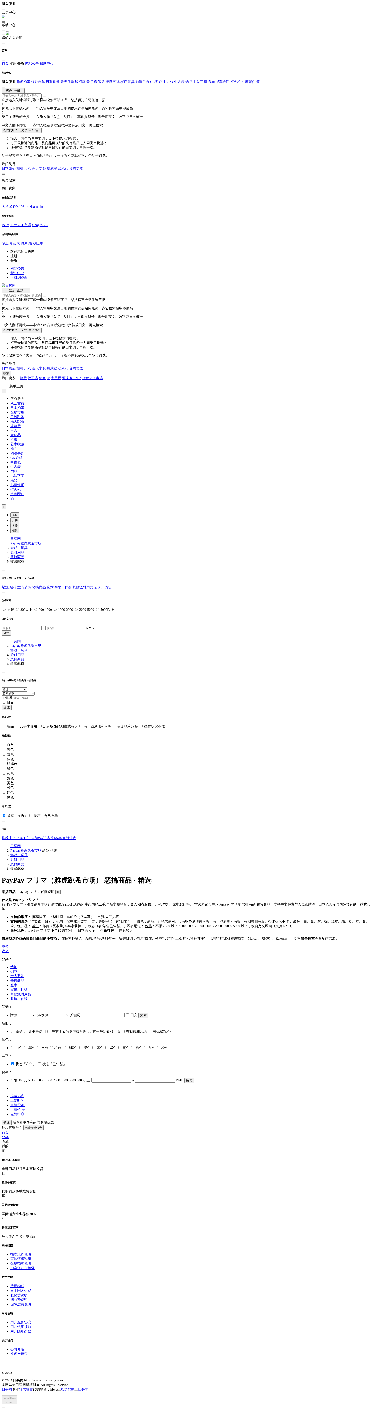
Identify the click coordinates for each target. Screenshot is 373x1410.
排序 (15, 515)
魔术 (50, 587)
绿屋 (24, 243)
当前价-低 (39, 838)
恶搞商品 (17, 557)
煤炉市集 (38, 82)
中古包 (168, 82)
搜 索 (6, 707)
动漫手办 (142, 82)
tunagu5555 (40, 225)
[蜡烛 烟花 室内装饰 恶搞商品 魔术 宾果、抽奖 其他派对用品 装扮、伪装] (23, 1015)
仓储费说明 (19, 1295)
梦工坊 (7, 243)
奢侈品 (99, 82)
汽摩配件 (248, 82)
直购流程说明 (20, 1259)
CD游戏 (156, 82)
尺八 (27, 168)
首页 (5, 63)
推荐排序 (9, 838)
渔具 (131, 82)
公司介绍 (17, 1349)
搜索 (6, 373)
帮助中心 (47, 63)
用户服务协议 (20, 1322)
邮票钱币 (222, 82)
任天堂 (37, 168)
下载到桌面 (19, 277)
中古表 (179, 82)
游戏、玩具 (19, 548)
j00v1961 (19, 206)
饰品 (188, 82)
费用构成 (17, 1286)
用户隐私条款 (20, 1331)
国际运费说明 (20, 1304)
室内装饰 (24, 587)
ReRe (5, 225)
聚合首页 (17, 403)
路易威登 (50, 168)
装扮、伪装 (102, 587)
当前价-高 (55, 838)
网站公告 (32, 63)
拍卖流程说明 (20, 1254)
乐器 (211, 82)
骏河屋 (80, 82)
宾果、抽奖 (63, 587)
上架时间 (23, 838)
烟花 (13, 587)
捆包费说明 (19, 1300)
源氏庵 (38, 243)
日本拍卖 (17, 408)
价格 (15, 525)
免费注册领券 (33, 1127)
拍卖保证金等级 (22, 1268)
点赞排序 (69, 838)
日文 (10, 702)
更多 (5, 946)
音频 (89, 82)
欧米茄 (63, 168)
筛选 (15, 530)
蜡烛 (5, 587)
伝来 (16, 243)
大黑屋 (7, 206)
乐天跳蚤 (67, 82)
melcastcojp (35, 206)
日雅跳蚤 (53, 82)
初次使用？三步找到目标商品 (21, 130)
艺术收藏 (120, 82)
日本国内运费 (20, 1290)
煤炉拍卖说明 (20, 1263)
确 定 (189, 1080)
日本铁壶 (9, 168)
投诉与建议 (19, 1354)
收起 (5, 951)
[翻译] (44, 96)
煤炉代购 (67, 1389)
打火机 (235, 82)
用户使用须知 (20, 1327)
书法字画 (200, 82)
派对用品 (17, 552)
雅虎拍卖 (23, 82)
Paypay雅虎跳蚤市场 (25, 543)
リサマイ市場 (20, 225)
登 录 (6, 1122)
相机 (19, 168)
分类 (15, 520)
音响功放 (76, 168)
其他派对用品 (83, 587)
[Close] (3, 570)
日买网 (15, 539)
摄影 (108, 82)
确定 (6, 633)
